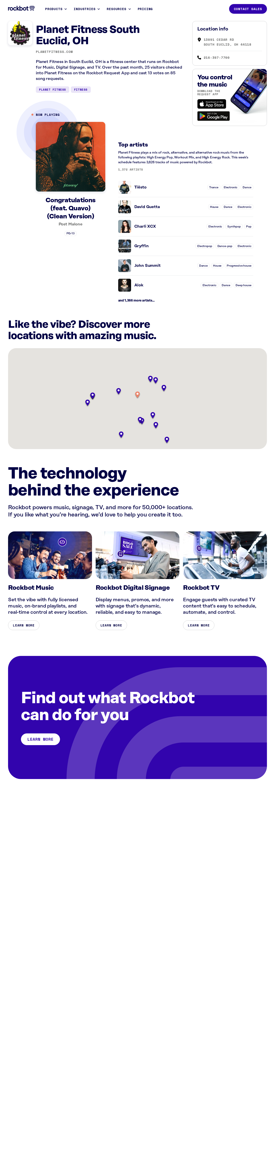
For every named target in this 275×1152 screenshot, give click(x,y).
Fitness (81, 89)
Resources (116, 8)
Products (53, 8)
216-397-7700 (217, 57)
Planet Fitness (52, 89)
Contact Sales (248, 8)
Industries (84, 8)
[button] (137, 395)
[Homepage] (21, 8)
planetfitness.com (54, 51)
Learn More (24, 625)
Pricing (145, 8)
